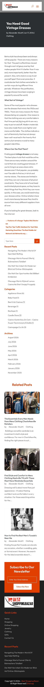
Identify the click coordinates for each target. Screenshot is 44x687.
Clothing (9, 36)
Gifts (6, 635)
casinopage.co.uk (16, 327)
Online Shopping (11, 625)
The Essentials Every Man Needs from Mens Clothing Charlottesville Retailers (20, 421)
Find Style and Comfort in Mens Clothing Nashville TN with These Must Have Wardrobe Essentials (19, 478)
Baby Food (12, 298)
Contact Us (9, 638)
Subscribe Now (22, 586)
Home (7, 618)
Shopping (8, 622)
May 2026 (12, 350)
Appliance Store (14, 293)
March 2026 (13, 359)
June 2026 (12, 346)
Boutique (11, 311)
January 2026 (14, 368)
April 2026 (12, 355)
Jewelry (7, 628)
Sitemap (30, 683)
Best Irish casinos (15, 302)
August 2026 (13, 337)
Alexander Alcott (16, 33)
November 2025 (15, 372)
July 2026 (12, 342)
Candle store (13, 315)
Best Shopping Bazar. (30, 681)
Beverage (12, 306)
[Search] (37, 241)
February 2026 (14, 364)
